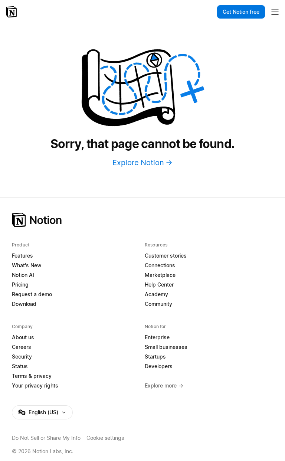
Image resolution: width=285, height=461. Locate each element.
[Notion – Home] (12, 12)
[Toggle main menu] (275, 12)
